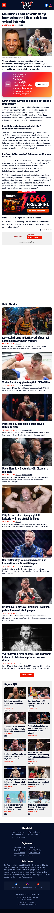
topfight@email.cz (19, 837)
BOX (9, 710)
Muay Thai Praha (35, 850)
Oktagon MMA (27, 385)
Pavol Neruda (19, 855)
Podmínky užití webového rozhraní (27, 897)
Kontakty (38, 887)
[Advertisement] (27, 274)
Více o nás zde (27, 877)
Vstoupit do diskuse (34, 238)
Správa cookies (27, 899)
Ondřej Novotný (19, 850)
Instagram (27, 887)
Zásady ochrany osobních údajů (27, 904)
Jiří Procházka (19, 853)
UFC (5, 710)
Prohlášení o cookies (27, 902)
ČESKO (20, 25)
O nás (31, 855)
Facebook (16, 887)
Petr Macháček (34, 853)
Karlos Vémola (19, 847)
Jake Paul (32, 847)
